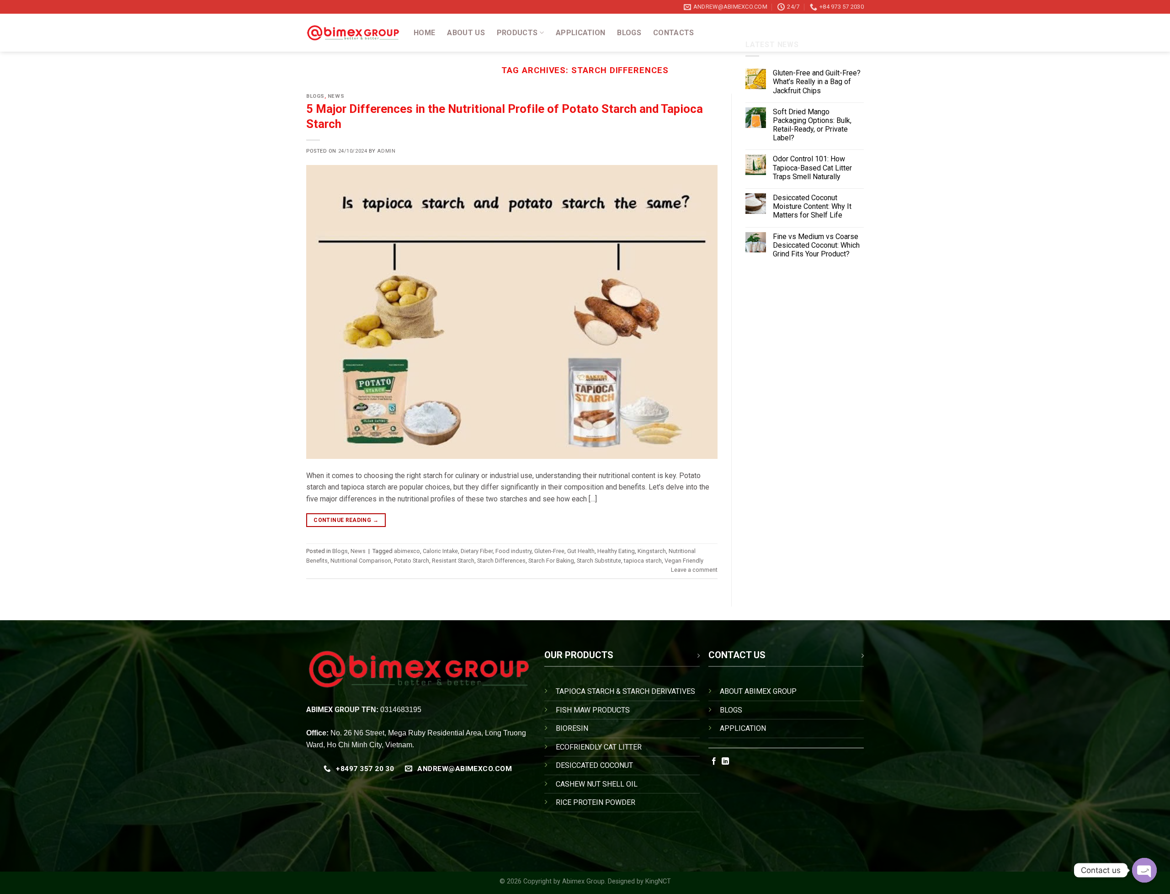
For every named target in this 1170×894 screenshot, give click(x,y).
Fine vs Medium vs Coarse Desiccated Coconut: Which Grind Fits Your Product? (816, 245)
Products (517, 32)
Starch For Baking (551, 560)
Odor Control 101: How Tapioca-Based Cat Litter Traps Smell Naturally (812, 167)
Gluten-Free (549, 551)
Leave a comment (694, 569)
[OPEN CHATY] (1144, 870)
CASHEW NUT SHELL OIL (597, 784)
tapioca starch (643, 560)
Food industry (513, 551)
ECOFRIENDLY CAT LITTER (599, 747)
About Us (466, 32)
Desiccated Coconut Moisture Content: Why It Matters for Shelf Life (812, 206)
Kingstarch (652, 551)
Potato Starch (411, 560)
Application (581, 32)
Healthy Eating (616, 551)
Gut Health (581, 551)
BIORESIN (572, 728)
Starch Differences (501, 560)
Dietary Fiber (477, 551)
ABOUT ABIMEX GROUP (758, 691)
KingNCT (658, 881)
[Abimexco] (353, 33)
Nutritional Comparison (360, 560)
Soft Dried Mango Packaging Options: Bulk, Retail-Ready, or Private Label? (812, 125)
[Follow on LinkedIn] (725, 761)
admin (386, 151)
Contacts (673, 32)
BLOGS (731, 710)
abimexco (407, 551)
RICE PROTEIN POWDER (595, 802)
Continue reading (346, 520)
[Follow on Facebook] (714, 761)
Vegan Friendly (684, 560)
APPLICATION (743, 728)
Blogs (629, 32)
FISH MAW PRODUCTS (593, 710)
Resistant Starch (453, 560)
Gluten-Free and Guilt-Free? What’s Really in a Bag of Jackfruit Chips (817, 82)
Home (424, 32)
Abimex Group (583, 881)
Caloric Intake (440, 551)
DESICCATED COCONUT (594, 765)
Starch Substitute (599, 560)
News (336, 96)
